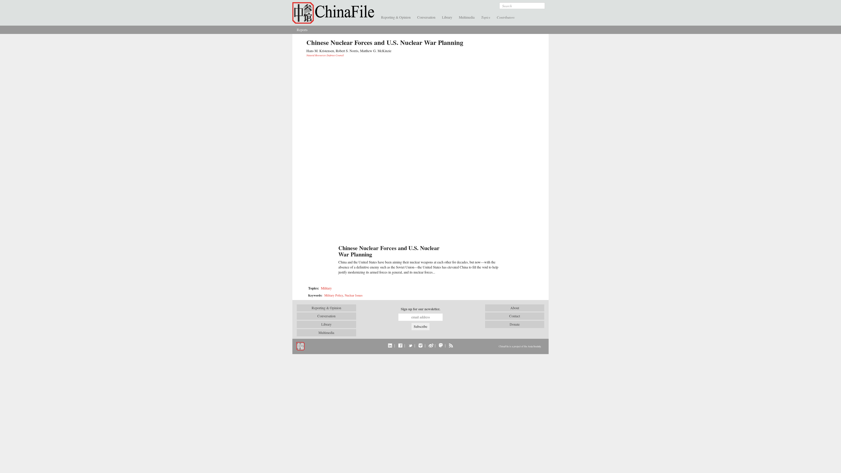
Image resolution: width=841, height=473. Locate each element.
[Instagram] (420, 345)
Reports (302, 29)
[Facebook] (400, 345)
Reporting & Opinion (396, 17)
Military (326, 288)
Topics (485, 17)
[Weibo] (430, 345)
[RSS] (451, 345)
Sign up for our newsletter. (420, 309)
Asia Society (534, 346)
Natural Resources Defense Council (325, 55)
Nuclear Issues (353, 295)
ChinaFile (335, 13)
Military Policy (333, 295)
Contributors (505, 17)
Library (447, 17)
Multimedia (467, 17)
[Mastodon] (440, 345)
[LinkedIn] (390, 345)
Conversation (426, 17)
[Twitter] (410, 345)
